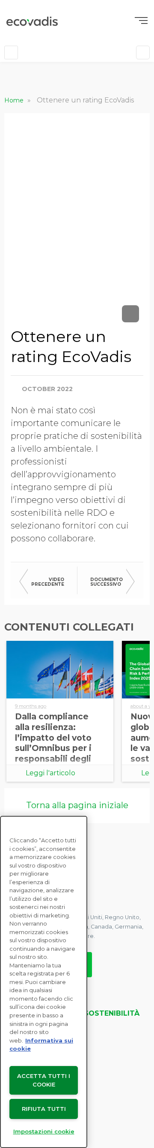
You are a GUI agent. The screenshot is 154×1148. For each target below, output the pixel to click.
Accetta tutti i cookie (43, 1080)
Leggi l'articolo (50, 773)
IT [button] (36, 52)
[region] (43, 982)
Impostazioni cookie (43, 1131)
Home (14, 100)
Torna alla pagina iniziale (77, 805)
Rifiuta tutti (44, 1108)
